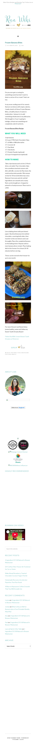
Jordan (7, 607)
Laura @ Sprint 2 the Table (13, 629)
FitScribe (16, 739)
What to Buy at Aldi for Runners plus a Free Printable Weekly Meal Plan (17, 609)
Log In (21, 739)
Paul (6, 622)
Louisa (7, 600)
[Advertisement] (17, 676)
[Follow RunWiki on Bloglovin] (18, 408)
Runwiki (18, 22)
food (19, 352)
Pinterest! (18, 3)
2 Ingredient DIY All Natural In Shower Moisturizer (17, 631)
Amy (6, 616)
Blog (8, 352)
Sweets (13, 354)
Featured (14, 352)
